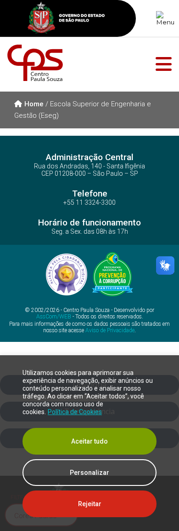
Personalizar (89, 472)
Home (34, 104)
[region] (89, 443)
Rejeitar (89, 504)
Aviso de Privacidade (109, 330)
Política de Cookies (75, 412)
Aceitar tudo (89, 441)
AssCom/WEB (53, 316)
